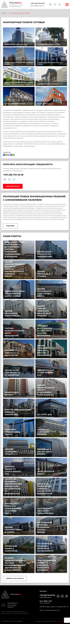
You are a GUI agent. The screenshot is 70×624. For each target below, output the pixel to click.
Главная (4, 13)
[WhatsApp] (14, 155)
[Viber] (11, 155)
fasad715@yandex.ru (37, 6)
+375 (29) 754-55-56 (37, 3)
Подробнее (10, 226)
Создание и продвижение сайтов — (52, 621)
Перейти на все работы (15, 578)
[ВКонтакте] (4, 155)
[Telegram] (9, 155)
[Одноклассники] (6, 155)
